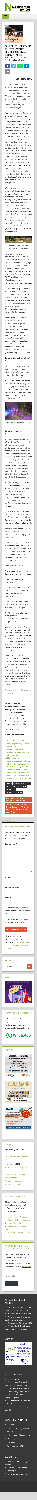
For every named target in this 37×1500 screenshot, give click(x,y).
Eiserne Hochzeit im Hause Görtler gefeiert (16, 1176)
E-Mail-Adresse (12, 887)
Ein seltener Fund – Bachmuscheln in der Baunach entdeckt (17, 1156)
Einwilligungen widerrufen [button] (18, 1474)
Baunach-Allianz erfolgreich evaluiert (16, 1169)
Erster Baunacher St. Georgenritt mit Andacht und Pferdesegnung (19, 752)
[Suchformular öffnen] (33, 16)
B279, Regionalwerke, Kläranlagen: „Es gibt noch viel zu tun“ (18, 744)
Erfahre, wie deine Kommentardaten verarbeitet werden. (17, 945)
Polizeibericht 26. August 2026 (20, 1323)
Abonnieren (11, 1283)
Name (8, 877)
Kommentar (11, 844)
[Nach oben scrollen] (33, 1492)
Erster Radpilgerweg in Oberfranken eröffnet (14, 1182)
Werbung (11, 1439)
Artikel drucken (11, 821)
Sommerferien (10, 789)
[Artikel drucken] (3, 821)
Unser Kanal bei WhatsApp (18, 1217)
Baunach (17, 60)
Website (8, 897)
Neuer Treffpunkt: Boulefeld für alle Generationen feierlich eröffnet (17, 1382)
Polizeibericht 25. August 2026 (20, 1314)
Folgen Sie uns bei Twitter (18, 1223)
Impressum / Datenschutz (19, 1435)
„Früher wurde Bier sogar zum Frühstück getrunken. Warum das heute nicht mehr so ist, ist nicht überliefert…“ (17, 808)
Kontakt (11, 1425)
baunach (9, 784)
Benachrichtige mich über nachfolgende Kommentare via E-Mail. (18, 910)
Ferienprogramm (18, 784)
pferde (28, 784)
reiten (25, 786)
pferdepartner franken (13, 786)
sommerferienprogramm (14, 792)
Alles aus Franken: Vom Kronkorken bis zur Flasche (15, 799)
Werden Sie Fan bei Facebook (19, 1220)
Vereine (23, 60)
